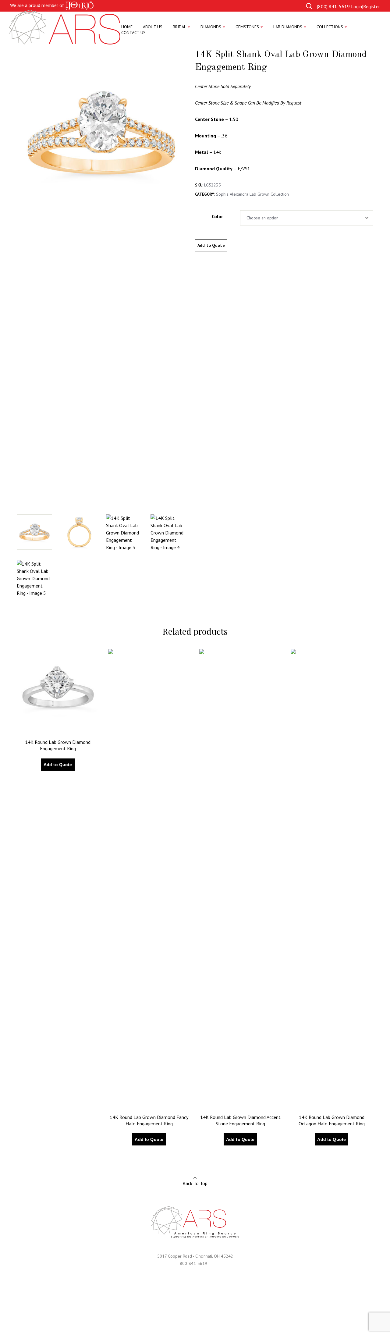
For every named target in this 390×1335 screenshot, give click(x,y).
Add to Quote (211, 245)
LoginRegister (365, 6)
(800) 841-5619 (333, 6)
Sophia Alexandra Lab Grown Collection (252, 194)
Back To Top (195, 1183)
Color (217, 216)
